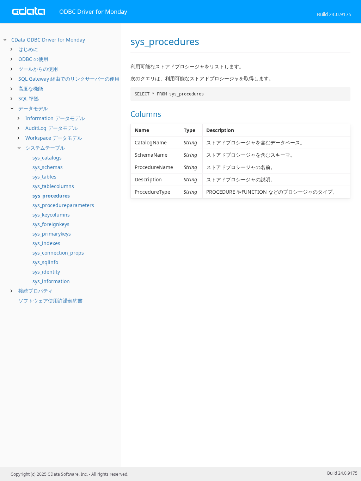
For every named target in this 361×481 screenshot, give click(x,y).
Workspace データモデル (53, 138)
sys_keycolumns (51, 214)
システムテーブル (45, 147)
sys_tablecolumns (53, 186)
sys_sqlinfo (45, 262)
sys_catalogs (47, 157)
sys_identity (46, 271)
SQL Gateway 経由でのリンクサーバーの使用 (69, 78)
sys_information (51, 281)
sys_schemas (47, 167)
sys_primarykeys (51, 233)
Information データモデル (55, 118)
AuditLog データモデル (51, 128)
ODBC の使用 (33, 59)
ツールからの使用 (38, 68)
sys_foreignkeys (50, 224)
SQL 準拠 (28, 98)
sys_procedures (51, 195)
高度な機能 (30, 88)
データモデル (33, 108)
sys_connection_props (58, 252)
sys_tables (44, 176)
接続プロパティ (35, 290)
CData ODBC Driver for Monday (48, 39)
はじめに (28, 49)
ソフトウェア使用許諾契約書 (50, 300)
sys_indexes (46, 243)
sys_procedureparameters (63, 205)
